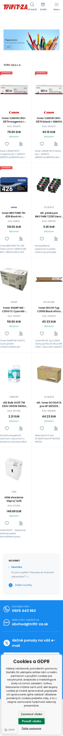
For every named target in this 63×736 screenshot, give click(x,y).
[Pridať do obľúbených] (7, 144)
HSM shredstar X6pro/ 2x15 (14, 499)
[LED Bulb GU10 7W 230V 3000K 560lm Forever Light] (14, 374)
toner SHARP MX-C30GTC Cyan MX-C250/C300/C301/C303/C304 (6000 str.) (14, 309)
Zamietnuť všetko (31, 714)
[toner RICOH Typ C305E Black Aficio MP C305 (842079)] (49, 279)
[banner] (16, 6)
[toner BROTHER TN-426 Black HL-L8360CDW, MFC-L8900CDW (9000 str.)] (14, 184)
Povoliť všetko (31, 721)
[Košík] (43, 6)
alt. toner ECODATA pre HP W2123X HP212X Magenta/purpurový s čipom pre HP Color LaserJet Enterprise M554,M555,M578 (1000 (49, 404)
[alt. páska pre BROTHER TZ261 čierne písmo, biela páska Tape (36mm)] (49, 184)
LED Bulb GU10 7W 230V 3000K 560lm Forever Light (14, 404)
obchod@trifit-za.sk (30, 624)
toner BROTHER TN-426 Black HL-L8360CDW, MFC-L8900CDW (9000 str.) (14, 214)
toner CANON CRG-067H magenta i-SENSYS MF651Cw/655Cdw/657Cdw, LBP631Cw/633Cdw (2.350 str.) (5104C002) (14, 119)
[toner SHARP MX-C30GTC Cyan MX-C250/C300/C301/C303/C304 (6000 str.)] (14, 279)
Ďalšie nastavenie (31, 728)
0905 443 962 (24, 610)
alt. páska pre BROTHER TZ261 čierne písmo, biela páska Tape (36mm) (49, 214)
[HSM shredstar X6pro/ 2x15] (14, 469)
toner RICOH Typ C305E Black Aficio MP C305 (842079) (49, 309)
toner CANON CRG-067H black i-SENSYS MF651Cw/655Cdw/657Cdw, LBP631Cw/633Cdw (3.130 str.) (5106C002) (49, 119)
